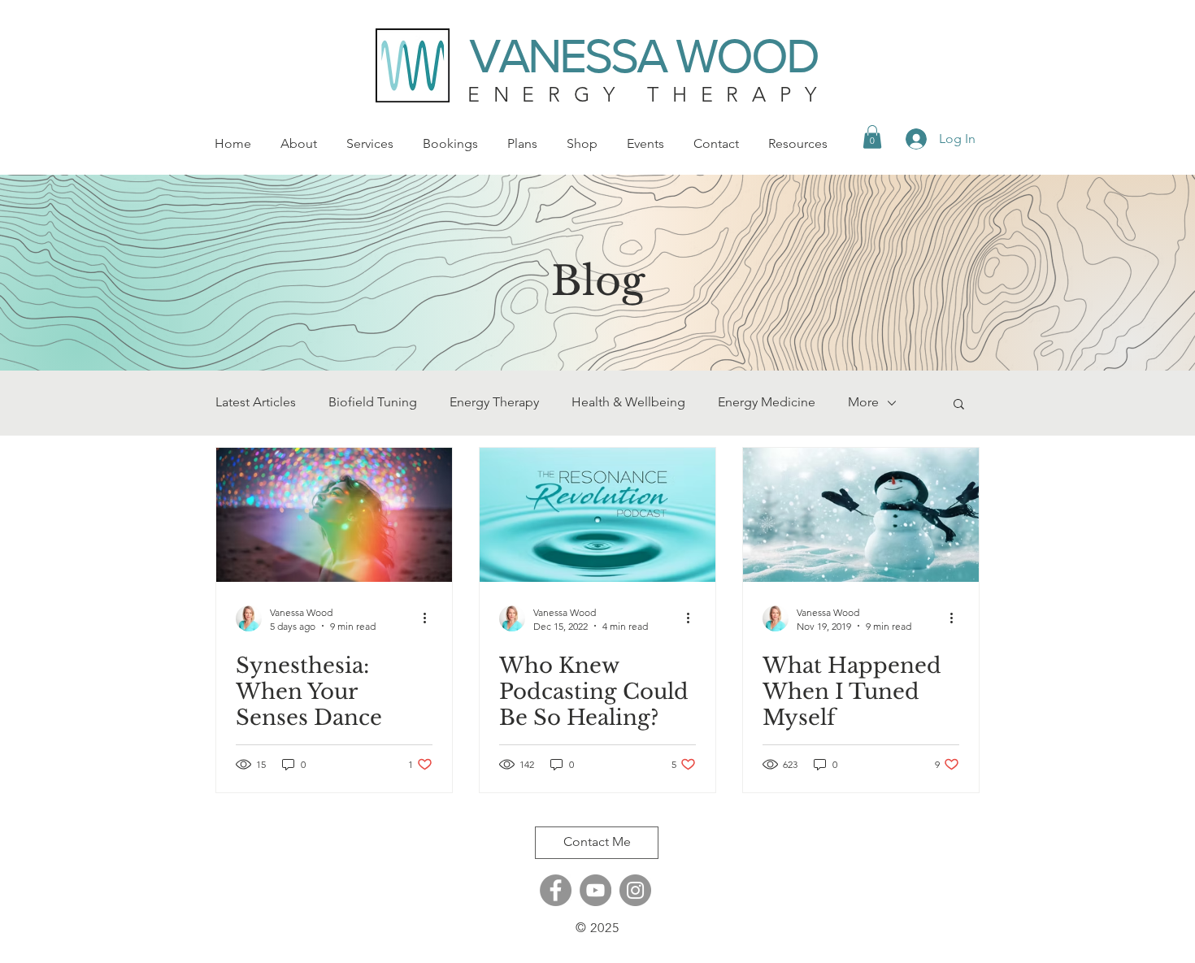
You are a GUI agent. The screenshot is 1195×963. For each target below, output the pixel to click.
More (863, 402)
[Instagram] (635, 890)
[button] (872, 137)
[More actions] (430, 618)
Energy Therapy (494, 402)
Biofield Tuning (372, 402)
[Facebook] (555, 890)
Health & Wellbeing (628, 402)
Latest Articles (255, 402)
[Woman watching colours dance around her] (334, 515)
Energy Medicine (766, 402)
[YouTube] (595, 890)
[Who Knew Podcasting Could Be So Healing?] (597, 515)
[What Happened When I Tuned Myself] (861, 515)
